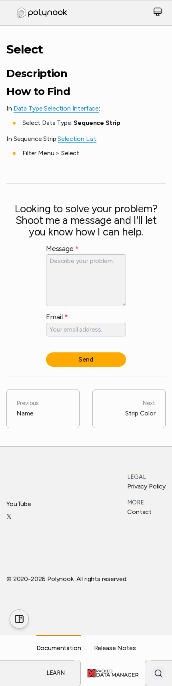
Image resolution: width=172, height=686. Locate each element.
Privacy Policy (146, 486)
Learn (55, 672)
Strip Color (140, 408)
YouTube (18, 504)
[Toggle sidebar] (19, 619)
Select (24, 49)
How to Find (38, 91)
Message (62, 248)
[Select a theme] (157, 13)
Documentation (58, 648)
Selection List (77, 138)
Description (36, 73)
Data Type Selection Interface (56, 108)
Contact (139, 512)
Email (57, 316)
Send (85, 359)
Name (27, 408)
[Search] (158, 673)
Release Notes (115, 648)
